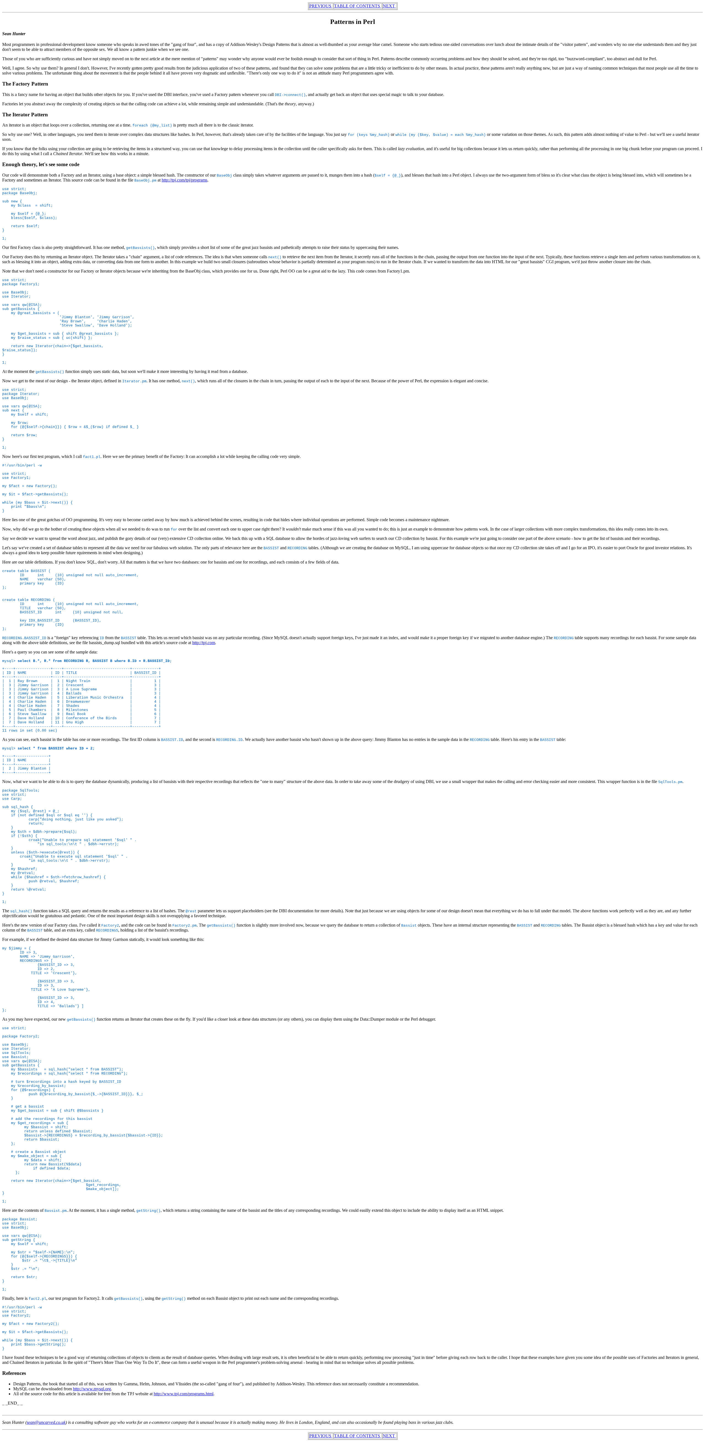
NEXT (389, 6)
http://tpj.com (203, 642)
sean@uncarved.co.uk (46, 1422)
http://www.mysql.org (92, 1388)
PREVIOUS (320, 6)
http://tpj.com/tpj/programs (184, 180)
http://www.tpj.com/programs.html (183, 1393)
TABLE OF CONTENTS (357, 6)
